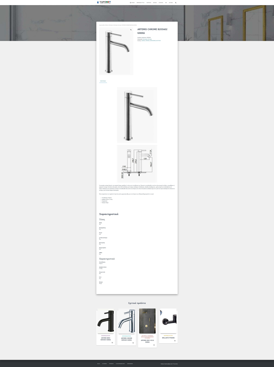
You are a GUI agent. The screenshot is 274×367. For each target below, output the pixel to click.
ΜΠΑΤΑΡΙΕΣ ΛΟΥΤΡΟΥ (155, 40)
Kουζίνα (171, 2)
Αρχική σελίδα (102, 25)
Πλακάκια (161, 2)
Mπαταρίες (111, 25)
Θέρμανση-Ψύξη (140, 2)
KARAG (143, 40)
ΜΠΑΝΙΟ (148, 40)
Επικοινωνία (130, 363)
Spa (166, 2)
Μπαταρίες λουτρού (168, 335)
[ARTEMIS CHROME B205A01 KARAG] (126, 321)
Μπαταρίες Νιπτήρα (117, 25)
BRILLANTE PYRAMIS (168, 338)
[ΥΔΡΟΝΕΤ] (103, 2)
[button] (131, 29)
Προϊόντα (111, 363)
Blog (98, 363)
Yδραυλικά (148, 2)
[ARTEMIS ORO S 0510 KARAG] (147, 321)
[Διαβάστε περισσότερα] (112, 343)
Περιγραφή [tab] (103, 81)
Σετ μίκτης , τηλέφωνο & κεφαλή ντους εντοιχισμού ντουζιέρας (147, 337)
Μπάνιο (155, 2)
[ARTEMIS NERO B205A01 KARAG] (105, 321)
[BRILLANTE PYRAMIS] (168, 321)
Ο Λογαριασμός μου (120, 363)
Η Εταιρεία (104, 363)
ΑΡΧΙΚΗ (133, 2)
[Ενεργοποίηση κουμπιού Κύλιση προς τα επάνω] (271, 364)
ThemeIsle (175, 363)
